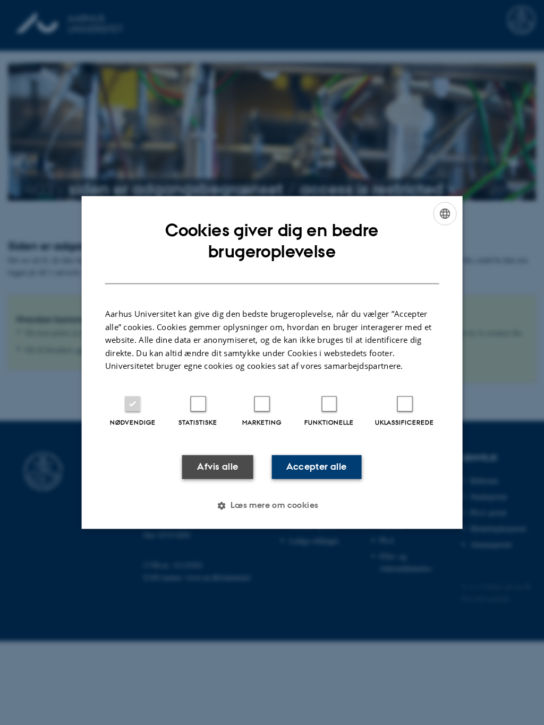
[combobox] (444, 213)
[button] (271, 505)
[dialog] (272, 362)
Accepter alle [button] (316, 466)
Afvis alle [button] (217, 466)
